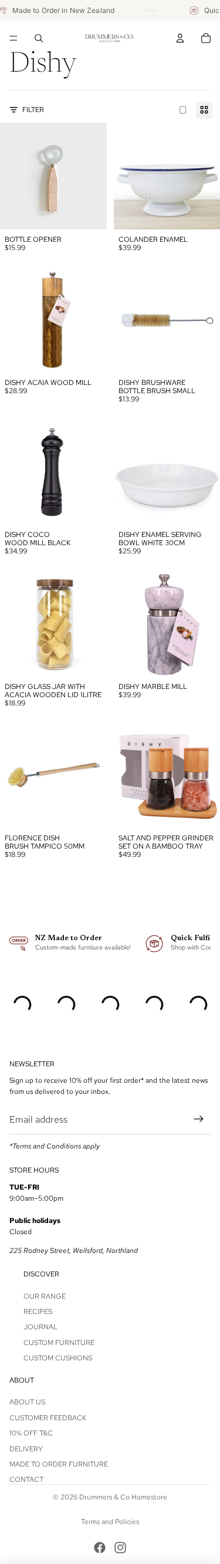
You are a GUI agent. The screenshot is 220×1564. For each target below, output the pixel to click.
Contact (26, 1479)
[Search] (39, 38)
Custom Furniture (58, 1342)
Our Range (44, 1296)
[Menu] (13, 38)
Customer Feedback (47, 1418)
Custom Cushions (57, 1358)
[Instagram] (120, 1548)
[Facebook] (100, 1548)
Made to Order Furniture (58, 1464)
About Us (27, 1402)
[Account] (180, 38)
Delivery (26, 1449)
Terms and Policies (110, 1521)
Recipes (37, 1311)
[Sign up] (199, 1119)
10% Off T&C (31, 1433)
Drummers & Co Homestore (123, 1497)
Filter (33, 109)
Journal (40, 1327)
